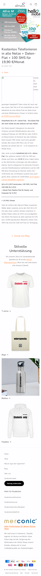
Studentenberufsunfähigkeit (14, 507)
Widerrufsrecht (32, 569)
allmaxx (11, 569)
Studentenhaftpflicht (11, 512)
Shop (6, 459)
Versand (27, 573)
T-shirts (5, 311)
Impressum (34, 573)
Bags (4, 355)
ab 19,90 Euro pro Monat (11, 116)
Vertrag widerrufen (14, 483)
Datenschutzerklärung (11, 573)
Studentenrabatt (10, 478)
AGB (21, 573)
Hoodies (5, 442)
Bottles (5, 398)
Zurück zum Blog (22, 236)
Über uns (7, 474)
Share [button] (6, 72)
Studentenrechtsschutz (12, 497)
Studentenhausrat (10, 502)
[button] (4, 4)
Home (6, 454)
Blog (6, 469)
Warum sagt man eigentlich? (14, 464)
